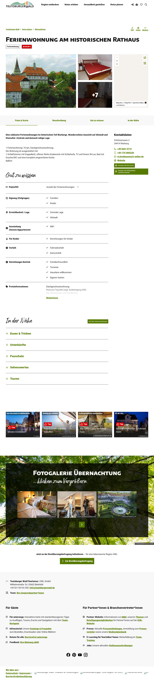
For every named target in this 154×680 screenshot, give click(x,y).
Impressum (24, 673)
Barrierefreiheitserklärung (19, 676)
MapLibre (119, 103)
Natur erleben (71, 4)
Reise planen (116, 4)
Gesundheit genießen (94, 4)
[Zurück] (72, 524)
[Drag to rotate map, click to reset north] (117, 64)
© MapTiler (127, 103)
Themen (140, 617)
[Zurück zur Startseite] (20, 4)
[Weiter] (82, 524)
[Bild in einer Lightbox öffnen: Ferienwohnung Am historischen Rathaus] (41, 81)
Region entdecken (50, 4)
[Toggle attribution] (145, 102)
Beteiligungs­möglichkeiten (100, 620)
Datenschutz (12, 673)
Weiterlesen (52, 298)
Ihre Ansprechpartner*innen (30, 593)
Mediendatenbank (117, 632)
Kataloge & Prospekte (40, 628)
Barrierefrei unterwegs (36, 637)
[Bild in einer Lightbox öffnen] (36, 504)
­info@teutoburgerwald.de (42, 587)
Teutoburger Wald (12, 29)
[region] (131, 81)
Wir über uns (12, 670)
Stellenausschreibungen (121, 645)
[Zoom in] (117, 57)
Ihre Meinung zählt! (29, 642)
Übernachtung (40, 29)
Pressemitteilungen (112, 628)
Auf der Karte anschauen (98, 321)
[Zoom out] (117, 60)
